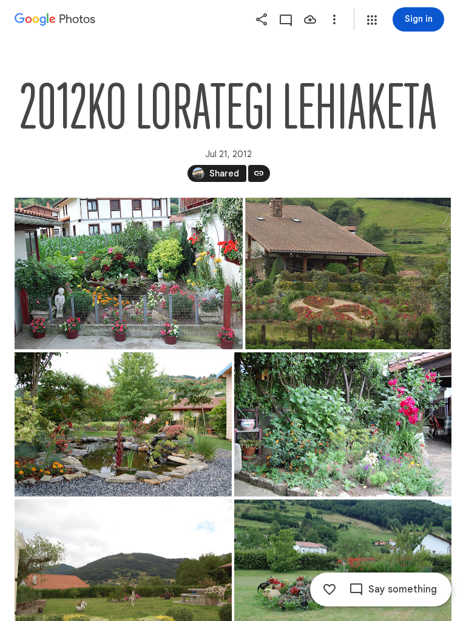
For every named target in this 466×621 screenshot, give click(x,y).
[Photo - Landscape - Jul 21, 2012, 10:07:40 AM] (123, 424)
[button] (372, 20)
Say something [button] (402, 589)
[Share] (261, 19)
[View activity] (286, 19)
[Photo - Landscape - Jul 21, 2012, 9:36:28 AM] (129, 273)
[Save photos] (310, 19)
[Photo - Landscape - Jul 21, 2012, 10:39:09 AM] (342, 424)
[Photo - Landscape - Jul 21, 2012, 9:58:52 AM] (348, 273)
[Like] (329, 589)
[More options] (334, 19)
